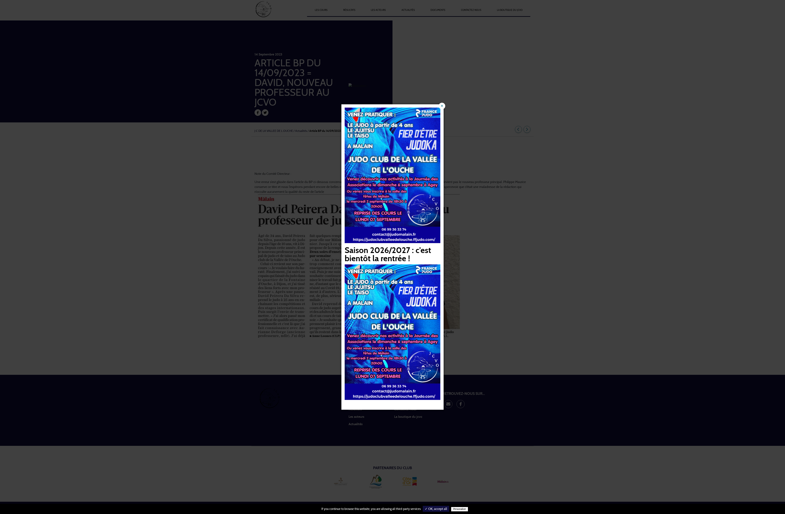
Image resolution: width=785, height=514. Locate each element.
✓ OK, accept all (436, 509)
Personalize (459, 509)
